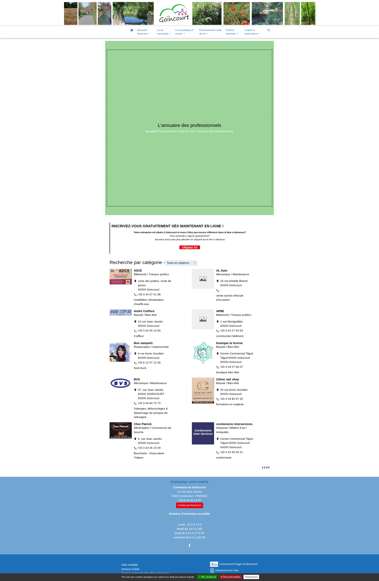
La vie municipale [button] (163, 32)
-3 (266, 467)
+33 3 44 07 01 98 (149, 294)
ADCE (138, 270)
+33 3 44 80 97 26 (231, 398)
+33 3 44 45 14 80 (149, 330)
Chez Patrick (143, 424)
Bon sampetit (143, 343)
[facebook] (189, 546)
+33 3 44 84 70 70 (149, 403)
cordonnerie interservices (234, 424)
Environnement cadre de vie (175, 131)
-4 (268, 467)
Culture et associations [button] (251, 32)
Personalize (251, 577)
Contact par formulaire (189, 505)
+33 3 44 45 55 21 (231, 452)
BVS (137, 379)
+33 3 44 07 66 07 (231, 366)
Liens (151, 558)
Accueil (151, 131)
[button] (132, 30)
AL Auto (221, 270)
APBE (220, 311)
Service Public (130, 569)
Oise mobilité (129, 564)
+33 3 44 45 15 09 (149, 447)
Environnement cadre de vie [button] (210, 32)
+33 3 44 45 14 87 (189, 500)
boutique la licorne (229, 343)
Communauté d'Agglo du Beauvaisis (238, 564)
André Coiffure (144, 311)
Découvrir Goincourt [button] (142, 32)
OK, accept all (208, 577)
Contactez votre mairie (189, 482)
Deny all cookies (231, 577)
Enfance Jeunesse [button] (231, 32)
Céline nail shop (227, 379)
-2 (264, 467)
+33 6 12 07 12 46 (149, 362)
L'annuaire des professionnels (214, 131)
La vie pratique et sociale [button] (184, 32)
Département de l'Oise (227, 570)
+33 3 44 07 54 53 (231, 330)
